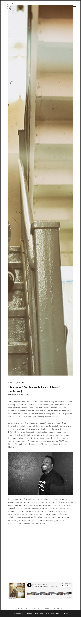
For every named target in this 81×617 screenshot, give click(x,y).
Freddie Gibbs (36, 608)
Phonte (47, 608)
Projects (20, 383)
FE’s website (41, 523)
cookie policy (54, 613)
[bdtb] (9, 6)
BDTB (10, 383)
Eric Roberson (22, 608)
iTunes (25, 523)
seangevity (12, 395)
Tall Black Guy (58, 608)
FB (15, 383)
